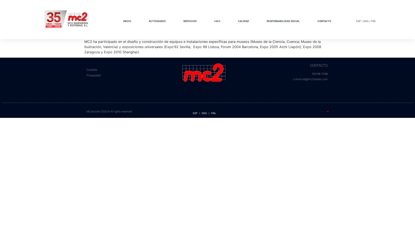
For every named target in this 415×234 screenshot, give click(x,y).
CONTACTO (324, 21)
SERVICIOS (189, 21)
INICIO (127, 21)
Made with (324, 111)
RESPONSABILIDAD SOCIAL (283, 21)
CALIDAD (243, 21)
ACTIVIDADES (157, 21)
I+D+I (217, 21)
